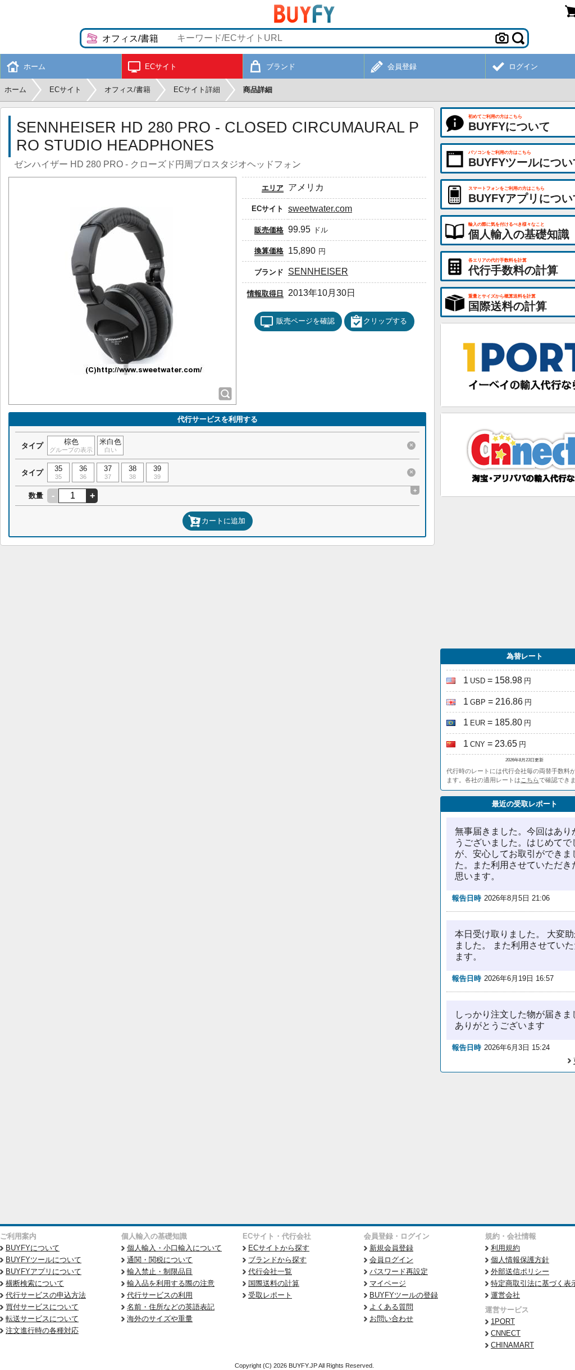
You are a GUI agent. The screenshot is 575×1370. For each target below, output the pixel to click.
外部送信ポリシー (520, 1271)
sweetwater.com (320, 208)
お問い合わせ (391, 1318)
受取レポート (270, 1295)
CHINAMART (512, 1345)
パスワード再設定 (398, 1271)
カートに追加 (223, 521)
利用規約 (505, 1248)
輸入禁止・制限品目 (160, 1271)
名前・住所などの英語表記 (171, 1307)
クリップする (385, 321)
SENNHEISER (318, 271)
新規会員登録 (391, 1248)
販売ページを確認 (305, 321)
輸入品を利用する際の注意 (171, 1283)
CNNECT (506, 1333)
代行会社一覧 (270, 1271)
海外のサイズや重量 (160, 1318)
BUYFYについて (33, 1248)
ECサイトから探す (278, 1248)
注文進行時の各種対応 (42, 1330)
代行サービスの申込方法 (46, 1295)
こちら (530, 780)
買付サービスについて (42, 1307)
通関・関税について (160, 1259)
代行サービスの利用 (160, 1295)
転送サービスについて (42, 1318)
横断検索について (35, 1283)
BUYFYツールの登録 (403, 1295)
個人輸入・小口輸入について (174, 1248)
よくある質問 (391, 1307)
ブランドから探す (277, 1259)
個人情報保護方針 (520, 1259)
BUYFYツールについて (43, 1259)
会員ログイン (391, 1259)
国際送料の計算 (273, 1283)
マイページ (387, 1283)
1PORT (503, 1321)
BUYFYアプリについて (43, 1271)
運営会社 (505, 1295)
